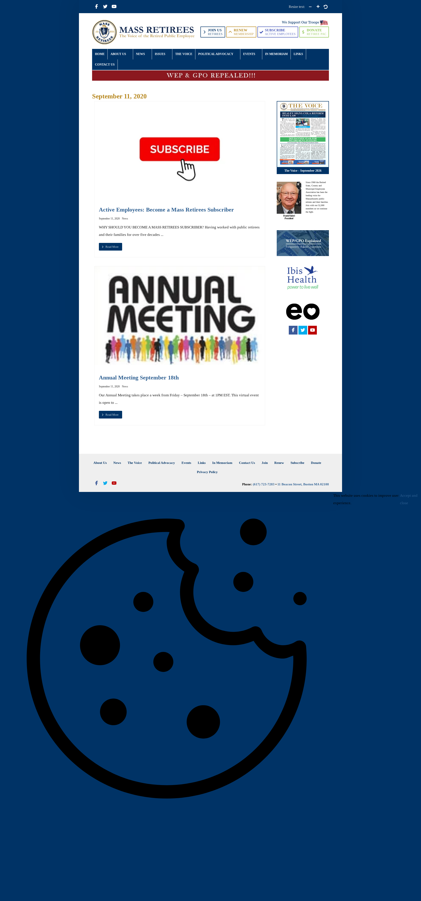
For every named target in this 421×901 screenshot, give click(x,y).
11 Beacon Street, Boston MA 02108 (303, 484)
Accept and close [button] (408, 499)
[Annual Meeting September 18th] (180, 315)
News (125, 218)
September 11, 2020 (109, 218)
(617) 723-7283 (264, 484)
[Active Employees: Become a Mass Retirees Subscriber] (180, 149)
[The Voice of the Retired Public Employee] (144, 32)
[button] (96, 6)
